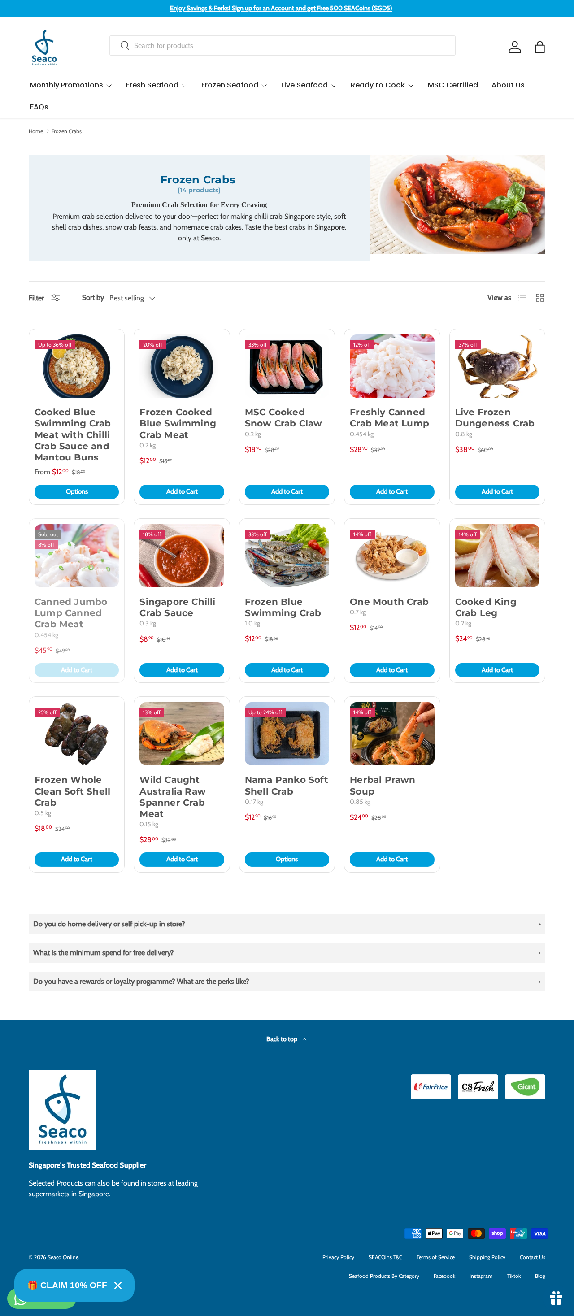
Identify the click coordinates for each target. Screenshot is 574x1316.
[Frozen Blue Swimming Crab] (287, 555)
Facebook (444, 1276)
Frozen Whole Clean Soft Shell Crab (72, 791)
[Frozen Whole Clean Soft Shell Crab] (77, 733)
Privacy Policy (338, 1257)
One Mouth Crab (389, 601)
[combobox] (282, 45)
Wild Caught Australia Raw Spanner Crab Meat (172, 796)
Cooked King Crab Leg (486, 607)
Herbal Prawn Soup (382, 785)
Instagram (481, 1276)
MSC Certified (453, 85)
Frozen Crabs (67, 131)
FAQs (39, 107)
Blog (540, 1276)
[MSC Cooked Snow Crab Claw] (287, 366)
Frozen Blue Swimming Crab (283, 607)
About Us (508, 85)
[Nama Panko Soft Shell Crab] (287, 733)
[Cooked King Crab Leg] (497, 555)
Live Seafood (304, 85)
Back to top (282, 1039)
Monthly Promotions (66, 85)
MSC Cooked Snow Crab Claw (283, 418)
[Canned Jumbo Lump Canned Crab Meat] (77, 555)
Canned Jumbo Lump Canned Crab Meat (71, 613)
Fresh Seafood (152, 85)
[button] (540, 47)
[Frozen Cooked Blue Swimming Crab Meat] (181, 366)
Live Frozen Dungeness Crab (495, 418)
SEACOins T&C (385, 1257)
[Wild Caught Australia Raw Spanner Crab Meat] (181, 733)
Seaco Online (63, 1257)
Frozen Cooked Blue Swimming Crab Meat (177, 423)
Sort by (93, 297)
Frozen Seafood (229, 85)
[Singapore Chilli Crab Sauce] (181, 555)
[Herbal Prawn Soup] (392, 733)
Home (36, 131)
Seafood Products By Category (384, 1276)
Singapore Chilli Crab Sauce (177, 607)
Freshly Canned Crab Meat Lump (389, 418)
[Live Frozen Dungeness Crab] (497, 366)
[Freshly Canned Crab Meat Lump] (392, 366)
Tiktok (514, 1276)
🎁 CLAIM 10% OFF (67, 1285)
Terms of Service (436, 1257)
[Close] (118, 1285)
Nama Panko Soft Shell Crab (286, 785)
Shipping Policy (487, 1257)
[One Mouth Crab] (392, 555)
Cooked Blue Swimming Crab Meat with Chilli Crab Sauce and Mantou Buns (73, 435)
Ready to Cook (378, 85)
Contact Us (532, 1257)
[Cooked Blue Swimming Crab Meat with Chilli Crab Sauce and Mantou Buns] (77, 366)
